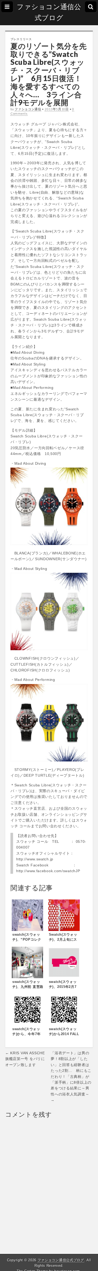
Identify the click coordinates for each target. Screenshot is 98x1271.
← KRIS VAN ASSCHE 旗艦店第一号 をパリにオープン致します (25, 1059)
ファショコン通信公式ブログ (49, 12)
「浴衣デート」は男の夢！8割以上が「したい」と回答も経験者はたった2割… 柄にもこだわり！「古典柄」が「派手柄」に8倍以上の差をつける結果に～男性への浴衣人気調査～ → (71, 1076)
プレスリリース (21, 39)
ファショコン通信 (28, 109)
